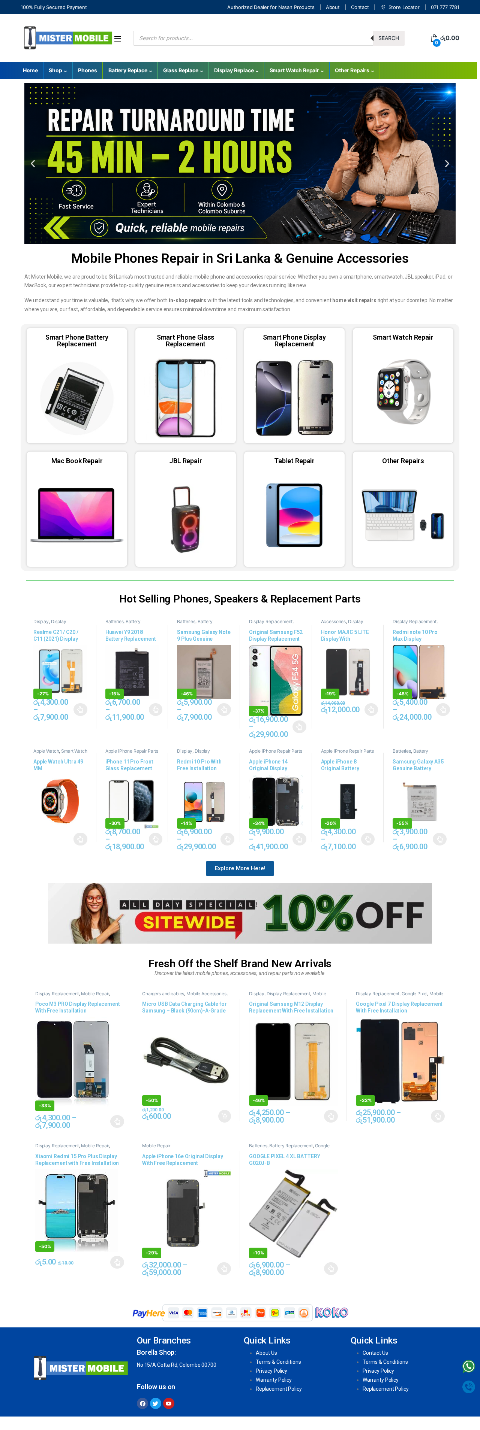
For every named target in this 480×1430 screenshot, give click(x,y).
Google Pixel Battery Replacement (289, 1148)
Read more (80, 839)
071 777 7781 (445, 7)
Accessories (333, 621)
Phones (87, 70)
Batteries (114, 621)
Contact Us (375, 1353)
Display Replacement (49, 624)
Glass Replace (180, 70)
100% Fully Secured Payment (54, 7)
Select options (78, 709)
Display (41, 621)
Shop (55, 70)
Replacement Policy (279, 1389)
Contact (360, 7)
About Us (266, 1353)
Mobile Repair (95, 993)
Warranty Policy (274, 1380)
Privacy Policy (271, 1371)
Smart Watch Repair (294, 70)
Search (388, 38)
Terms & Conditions (278, 1362)
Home (30, 70)
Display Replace (234, 70)
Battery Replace (127, 70)
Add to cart (224, 1116)
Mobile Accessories (206, 993)
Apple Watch (46, 751)
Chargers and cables (163, 993)
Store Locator (404, 7)
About (333, 7)
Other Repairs (352, 70)
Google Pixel (414, 993)
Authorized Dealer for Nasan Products (271, 7)
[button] (33, 163)
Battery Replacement (123, 624)
